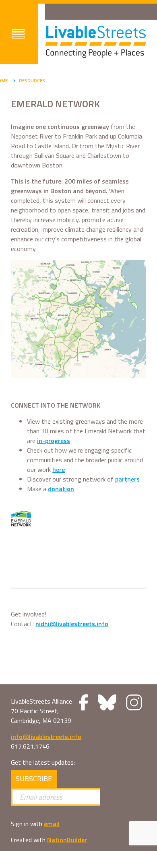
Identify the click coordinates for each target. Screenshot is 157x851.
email (52, 824)
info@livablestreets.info (46, 736)
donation (61, 489)
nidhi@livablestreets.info (71, 624)
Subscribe (34, 778)
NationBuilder (67, 840)
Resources (32, 80)
